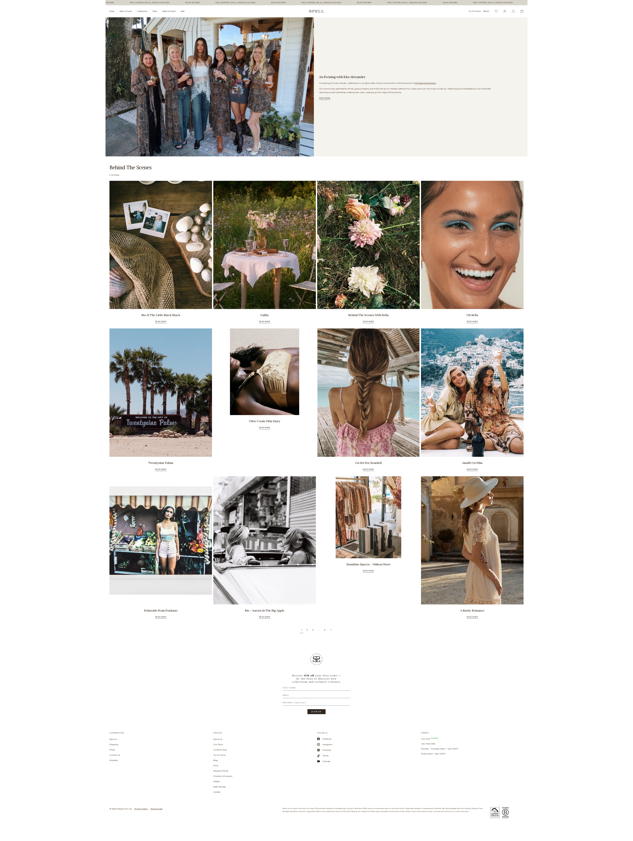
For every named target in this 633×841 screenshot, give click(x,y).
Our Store (218, 744)
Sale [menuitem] (182, 11)
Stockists (113, 760)
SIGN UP (316, 712)
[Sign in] (504, 11)
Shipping (113, 744)
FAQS (112, 749)
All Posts (115, 175)
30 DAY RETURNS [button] (157, 2)
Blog (215, 760)
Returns (113, 739)
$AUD (486, 11)
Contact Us (114, 755)
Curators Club (220, 749)
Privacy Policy (141, 809)
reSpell (216, 781)
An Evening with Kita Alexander (342, 77)
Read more (325, 98)
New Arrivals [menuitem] (126, 11)
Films (215, 765)
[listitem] (210, 86)
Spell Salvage (219, 786)
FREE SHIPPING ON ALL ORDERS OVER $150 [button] (114, 2)
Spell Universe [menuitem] (168, 11)
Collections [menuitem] (142, 11)
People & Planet (220, 771)
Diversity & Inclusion (222, 776)
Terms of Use (156, 809)
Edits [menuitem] (154, 11)
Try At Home (219, 755)
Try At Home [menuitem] (474, 11)
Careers (216, 792)
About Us (217, 739)
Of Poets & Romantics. (425, 83)
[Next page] (331, 630)
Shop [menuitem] (111, 11)
